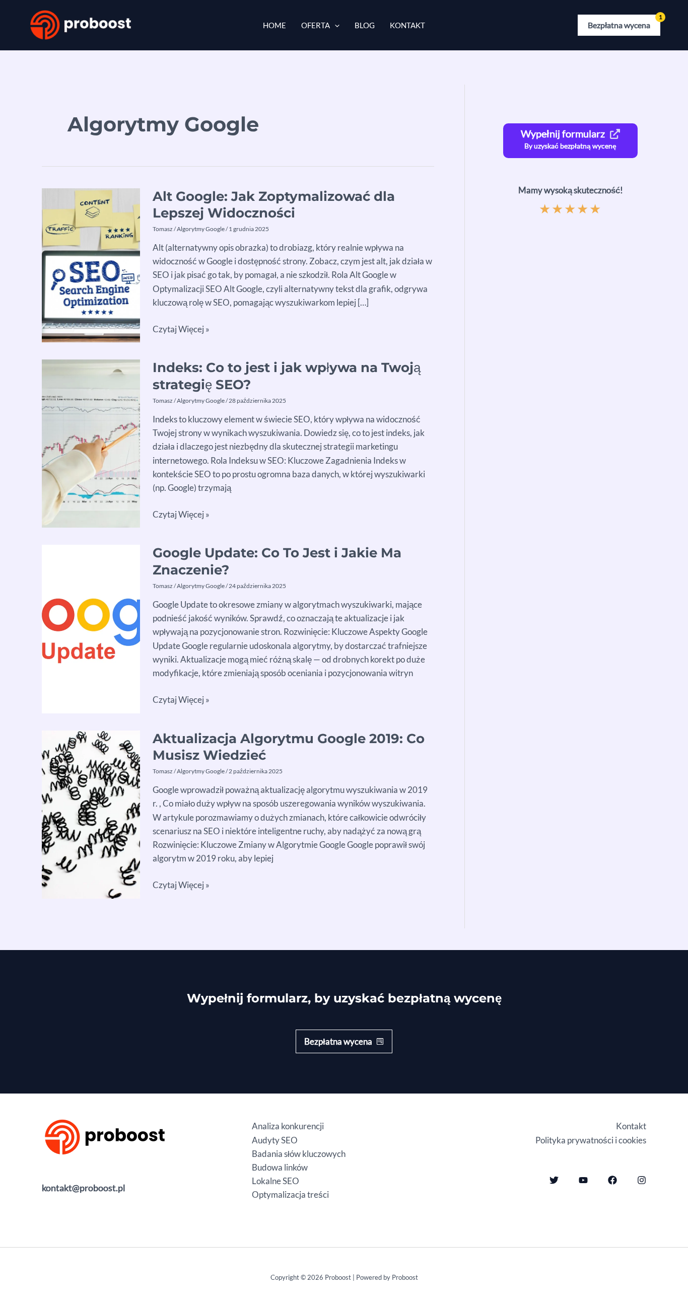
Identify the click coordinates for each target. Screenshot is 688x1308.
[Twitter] (554, 1180)
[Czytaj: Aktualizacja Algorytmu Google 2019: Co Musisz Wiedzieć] (91, 813)
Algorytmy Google (201, 229)
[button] (619, 25)
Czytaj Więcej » (181, 329)
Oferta (315, 25)
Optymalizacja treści (290, 1194)
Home (274, 25)
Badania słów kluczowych (299, 1153)
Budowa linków (280, 1167)
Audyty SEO (275, 1140)
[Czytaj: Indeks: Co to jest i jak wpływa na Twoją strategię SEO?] (91, 443)
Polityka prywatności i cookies (590, 1140)
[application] (334, 25)
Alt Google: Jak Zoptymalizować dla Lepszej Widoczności (274, 205)
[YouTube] (583, 1180)
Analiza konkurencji (288, 1126)
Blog (365, 25)
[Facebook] (612, 1180)
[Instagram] (641, 1180)
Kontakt (407, 25)
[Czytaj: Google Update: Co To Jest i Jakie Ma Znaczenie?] (91, 628)
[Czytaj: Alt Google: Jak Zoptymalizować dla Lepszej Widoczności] (91, 264)
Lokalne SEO (275, 1181)
